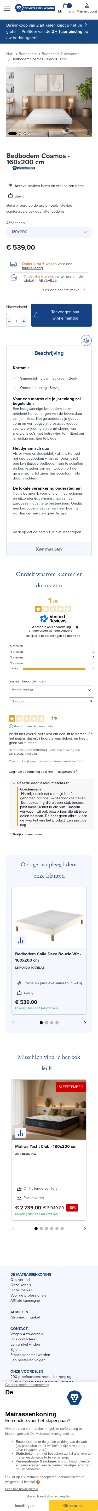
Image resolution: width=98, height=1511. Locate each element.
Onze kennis (20, 1285)
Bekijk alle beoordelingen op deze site (53, 636)
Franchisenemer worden (30, 1355)
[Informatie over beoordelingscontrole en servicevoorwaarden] (77, 627)
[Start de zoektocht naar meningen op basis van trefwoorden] (91, 702)
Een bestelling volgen (27, 1360)
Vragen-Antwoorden (26, 1334)
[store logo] (35, 8)
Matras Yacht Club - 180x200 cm (46, 1146)
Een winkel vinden (25, 1344)
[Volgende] (85, 24)
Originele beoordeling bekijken (31, 772)
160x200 (19, 232)
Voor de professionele (28, 1295)
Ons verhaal (20, 1279)
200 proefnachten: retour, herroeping (40, 1377)
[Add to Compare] (86, 340)
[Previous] (12, 24)
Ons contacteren (24, 1339)
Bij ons (15, 1349)
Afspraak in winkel (25, 1317)
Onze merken (21, 1290)
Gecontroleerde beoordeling (34, 726)
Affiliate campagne (25, 1300)
